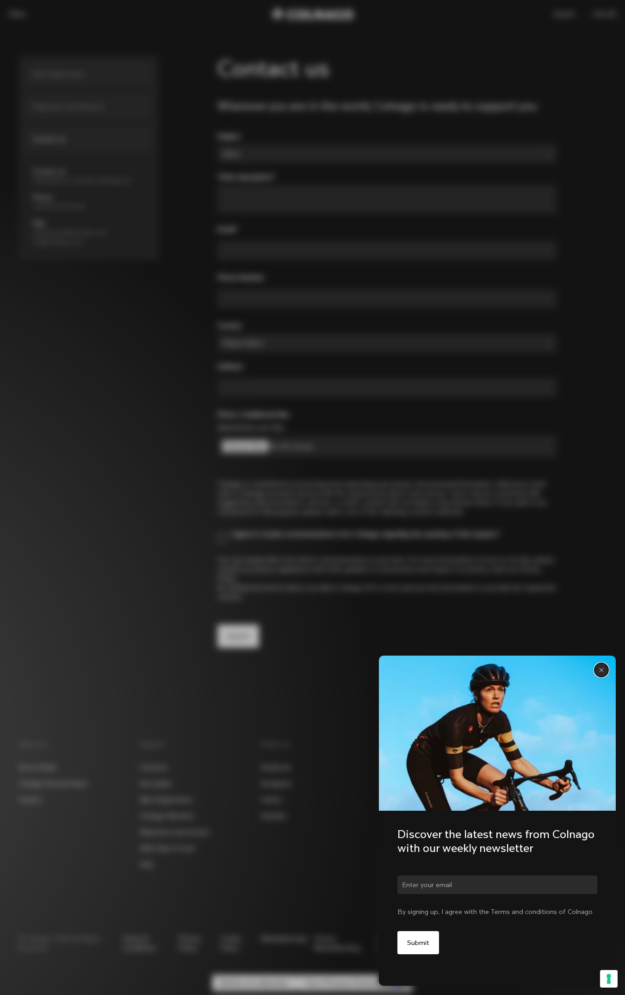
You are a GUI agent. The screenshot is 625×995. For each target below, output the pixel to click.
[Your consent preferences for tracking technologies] (609, 979)
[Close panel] (601, 670)
